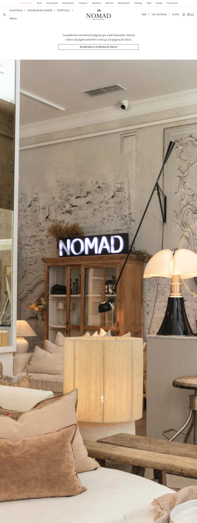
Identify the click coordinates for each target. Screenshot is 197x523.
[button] (4, 15)
